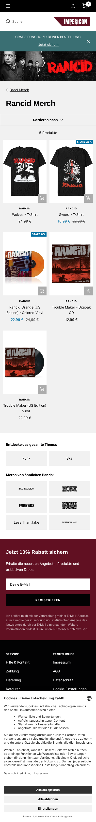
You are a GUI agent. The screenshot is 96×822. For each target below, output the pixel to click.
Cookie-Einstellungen (70, 689)
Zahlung (12, 671)
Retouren (13, 689)
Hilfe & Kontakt (18, 662)
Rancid (24, 208)
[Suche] (40, 21)
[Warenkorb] (85, 5)
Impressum (62, 662)
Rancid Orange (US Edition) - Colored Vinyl (24, 310)
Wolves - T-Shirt (25, 214)
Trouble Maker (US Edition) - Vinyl (24, 408)
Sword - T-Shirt (71, 214)
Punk (26, 458)
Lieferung (13, 680)
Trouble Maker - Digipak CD (71, 310)
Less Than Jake (26, 522)
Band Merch (19, 90)
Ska (69, 458)
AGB (56, 671)
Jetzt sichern (48, 44)
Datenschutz (63, 680)
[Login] (73, 6)
